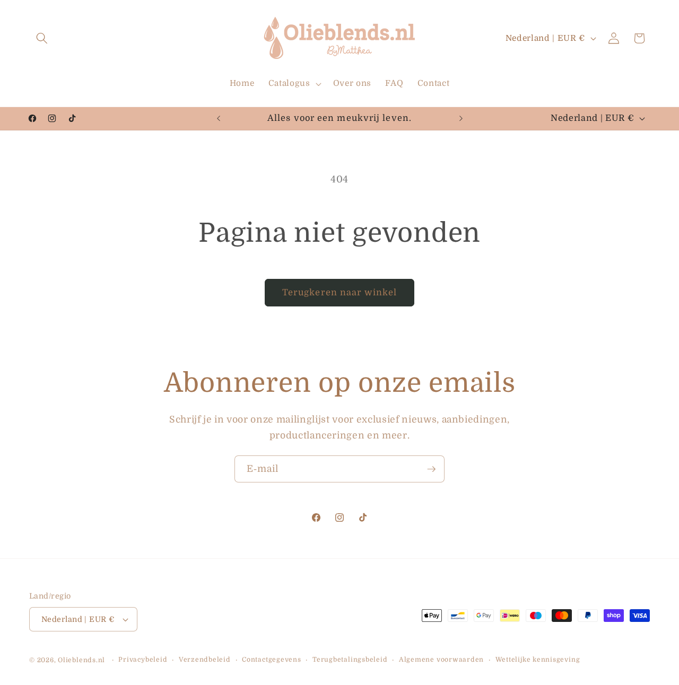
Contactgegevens (271, 659)
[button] (42, 38)
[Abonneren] (431, 469)
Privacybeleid (142, 659)
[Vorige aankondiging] (218, 118)
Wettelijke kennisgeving (537, 659)
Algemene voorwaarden (441, 659)
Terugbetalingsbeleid (349, 659)
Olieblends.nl (81, 660)
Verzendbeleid (205, 659)
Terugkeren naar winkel (339, 292)
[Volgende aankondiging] (461, 118)
